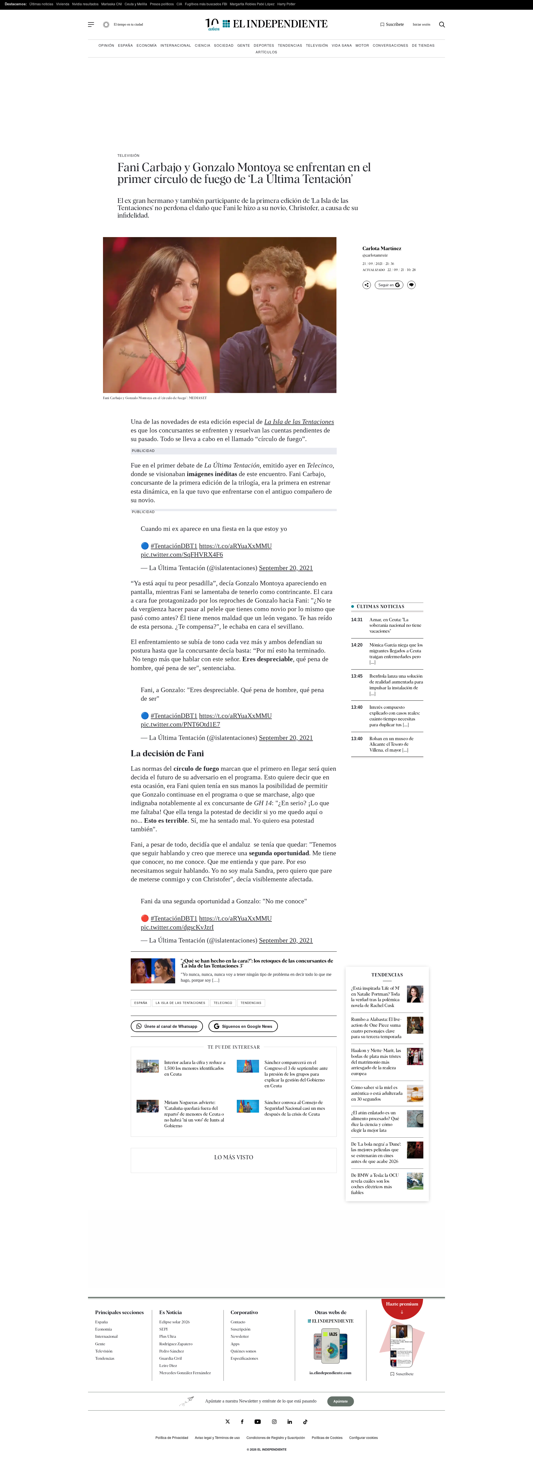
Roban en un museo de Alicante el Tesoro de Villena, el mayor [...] (391, 744)
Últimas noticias (41, 3)
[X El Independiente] (227, 1422)
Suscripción (240, 1329)
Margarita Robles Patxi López (252, 3)
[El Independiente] (266, 25)
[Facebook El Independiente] (242, 1422)
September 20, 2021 (286, 567)
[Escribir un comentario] (411, 285)
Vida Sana (342, 45)
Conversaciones (390, 45)
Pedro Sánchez (171, 1351)
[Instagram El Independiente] (274, 1422)
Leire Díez (168, 1365)
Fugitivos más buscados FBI (206, 3)
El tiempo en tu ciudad (128, 24)
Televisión (317, 45)
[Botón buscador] (442, 25)
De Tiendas (423, 45)
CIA (179, 3)
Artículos (266, 51)
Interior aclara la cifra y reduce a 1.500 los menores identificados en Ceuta (194, 1068)
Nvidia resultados (85, 3)
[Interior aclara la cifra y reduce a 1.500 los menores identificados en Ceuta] (148, 1074)
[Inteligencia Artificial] (330, 1362)
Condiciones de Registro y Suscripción (276, 1437)
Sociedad (224, 45)
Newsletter (240, 1336)
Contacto (238, 1322)
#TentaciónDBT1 (174, 546)
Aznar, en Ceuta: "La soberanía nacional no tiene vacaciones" (395, 625)
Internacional (175, 45)
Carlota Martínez (382, 248)
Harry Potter (286, 3)
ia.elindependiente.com (330, 1373)
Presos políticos (162, 3)
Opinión (106, 45)
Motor (362, 45)
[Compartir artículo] (367, 285)
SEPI (163, 1329)
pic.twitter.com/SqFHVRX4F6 (182, 554)
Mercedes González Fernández (185, 1373)
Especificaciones (244, 1358)
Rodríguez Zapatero (175, 1344)
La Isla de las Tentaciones (299, 421)
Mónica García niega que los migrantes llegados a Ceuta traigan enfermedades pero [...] (396, 653)
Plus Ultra (167, 1336)
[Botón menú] (91, 24)
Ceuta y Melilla (136, 3)
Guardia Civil (170, 1358)
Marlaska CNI (111, 3)
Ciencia (202, 45)
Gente (243, 45)
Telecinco (223, 1003)
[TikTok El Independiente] (305, 1422)
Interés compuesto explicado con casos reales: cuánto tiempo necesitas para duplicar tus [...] (394, 716)
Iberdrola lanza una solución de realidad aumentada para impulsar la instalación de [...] (396, 684)
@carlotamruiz (375, 255)
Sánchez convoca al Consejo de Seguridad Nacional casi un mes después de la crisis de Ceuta (295, 1108)
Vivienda (62, 3)
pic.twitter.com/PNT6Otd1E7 (180, 724)
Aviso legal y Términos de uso (217, 1437)
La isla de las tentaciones (180, 1003)
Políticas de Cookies (327, 1437)
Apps (235, 1344)
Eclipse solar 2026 (174, 1322)
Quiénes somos (243, 1351)
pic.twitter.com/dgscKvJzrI (177, 927)
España (125, 45)
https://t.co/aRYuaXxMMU (235, 546)
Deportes (264, 45)
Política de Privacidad (171, 1437)
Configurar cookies (363, 1437)
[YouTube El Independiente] (258, 1422)
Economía (147, 45)
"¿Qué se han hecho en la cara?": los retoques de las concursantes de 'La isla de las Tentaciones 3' (257, 963)
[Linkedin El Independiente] (290, 1422)
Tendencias (290, 45)
